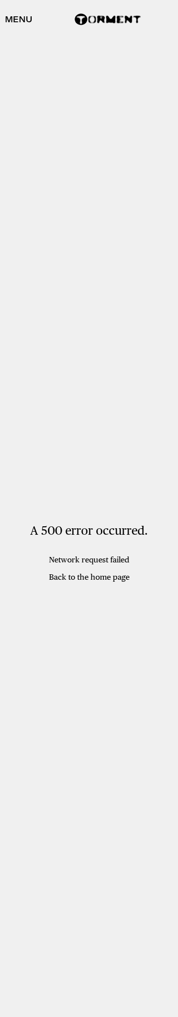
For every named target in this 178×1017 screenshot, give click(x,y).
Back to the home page (89, 577)
